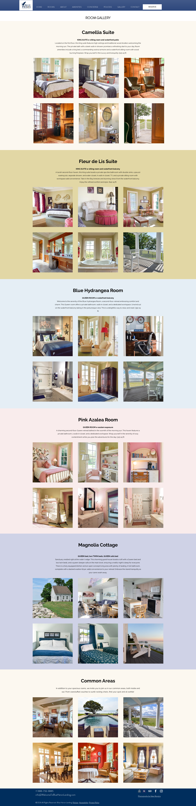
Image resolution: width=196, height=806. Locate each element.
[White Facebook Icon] (155, 791)
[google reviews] (144, 791)
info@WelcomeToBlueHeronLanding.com (55, 795)
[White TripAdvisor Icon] (150, 791)
